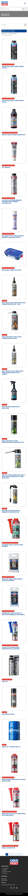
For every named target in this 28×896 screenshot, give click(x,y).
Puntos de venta (6, 871)
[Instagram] (11, 888)
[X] (17, 888)
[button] (9, 31)
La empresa (5, 868)
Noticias (4, 870)
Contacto (4, 873)
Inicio (2, 13)
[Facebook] (14, 888)
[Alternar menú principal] (25, 3)
